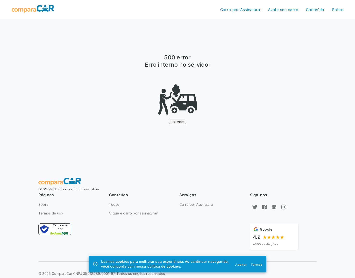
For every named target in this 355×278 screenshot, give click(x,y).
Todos (114, 204)
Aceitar (241, 264)
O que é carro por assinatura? (133, 213)
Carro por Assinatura (240, 9)
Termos (257, 264)
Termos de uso (50, 213)
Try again (177, 121)
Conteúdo (315, 9)
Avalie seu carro (283, 9)
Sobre (337, 9)
